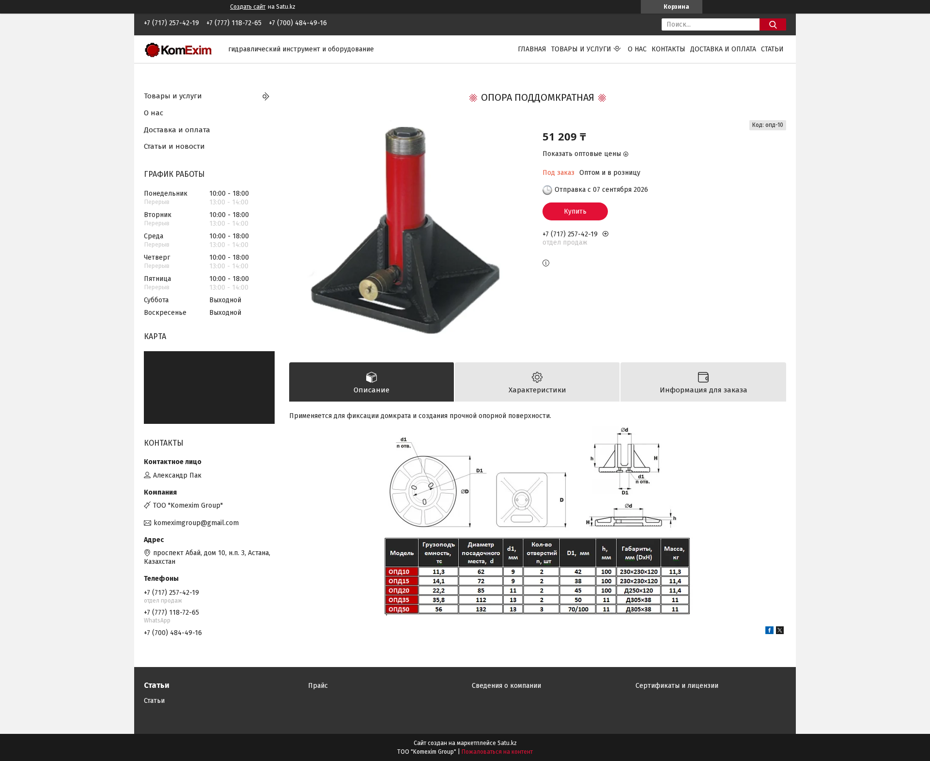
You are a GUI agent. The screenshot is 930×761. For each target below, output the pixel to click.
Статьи (772, 49)
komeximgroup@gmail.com (196, 523)
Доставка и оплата (723, 49)
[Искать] (773, 24)
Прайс (318, 686)
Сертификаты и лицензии (677, 686)
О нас (637, 49)
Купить (575, 211)
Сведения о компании (506, 686)
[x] (780, 632)
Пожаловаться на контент (497, 751)
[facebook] (769, 632)
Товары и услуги (581, 49)
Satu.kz (507, 743)
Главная (532, 49)
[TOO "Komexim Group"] (180, 49)
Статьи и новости (174, 146)
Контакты (668, 49)
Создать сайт (247, 6)
